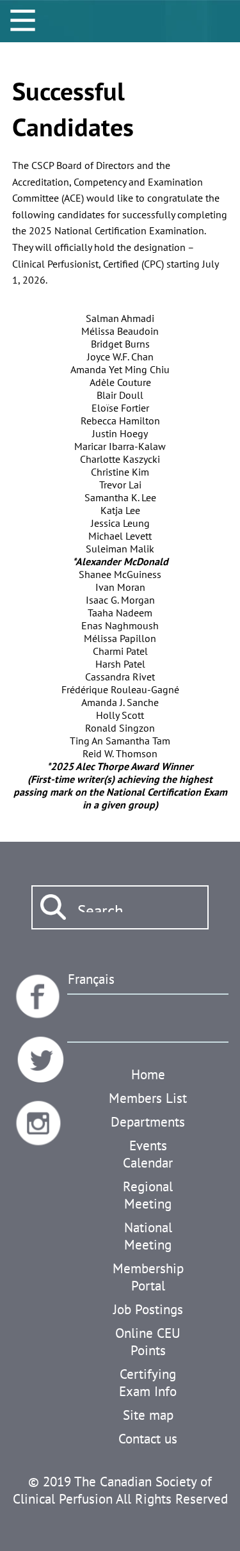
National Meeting (148, 1236)
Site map (148, 1415)
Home (148, 1074)
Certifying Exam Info (148, 1382)
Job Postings (148, 1309)
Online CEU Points (147, 1341)
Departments (148, 1121)
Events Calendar (148, 1154)
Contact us (147, 1438)
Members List (148, 1098)
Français (91, 979)
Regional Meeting (148, 1195)
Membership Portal (148, 1277)
